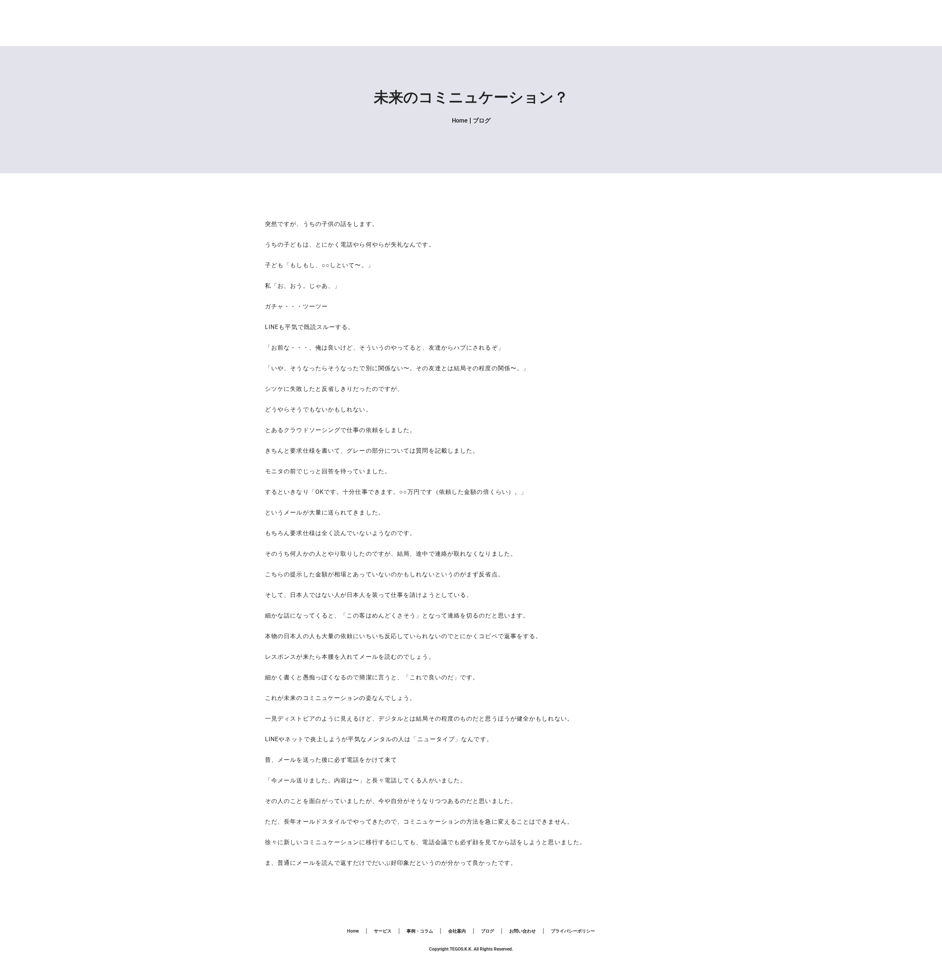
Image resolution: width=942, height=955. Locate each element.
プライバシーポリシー (573, 931)
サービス (383, 931)
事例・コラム (420, 931)
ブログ (482, 120)
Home (460, 120)
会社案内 (457, 931)
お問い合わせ (522, 931)
